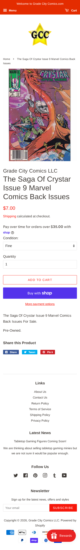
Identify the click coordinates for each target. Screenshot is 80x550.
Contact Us (40, 397)
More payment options (40, 304)
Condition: (10, 238)
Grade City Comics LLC (44, 520)
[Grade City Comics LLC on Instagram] (45, 476)
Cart (73, 10)
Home (6, 59)
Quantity (9, 256)
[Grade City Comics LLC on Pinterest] (35, 476)
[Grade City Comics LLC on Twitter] (16, 476)
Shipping (9, 216)
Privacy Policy (40, 420)
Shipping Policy (40, 414)
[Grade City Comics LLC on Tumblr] (54, 476)
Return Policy (40, 403)
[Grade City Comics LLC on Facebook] (25, 476)
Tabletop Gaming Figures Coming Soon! (40, 441)
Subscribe (63, 508)
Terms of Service (40, 409)
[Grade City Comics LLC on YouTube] (64, 476)
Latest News (40, 433)
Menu (12, 10)
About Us (40, 391)
